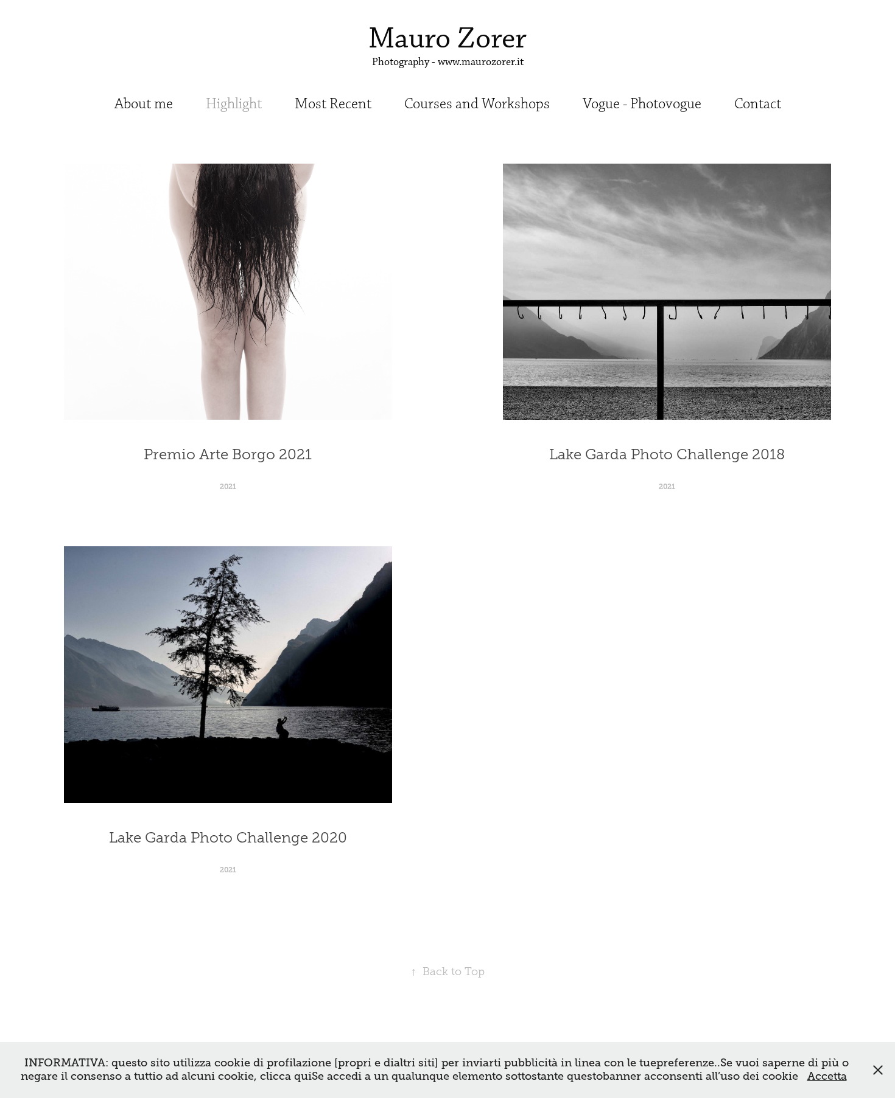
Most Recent (333, 104)
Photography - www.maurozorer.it (448, 62)
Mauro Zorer (447, 39)
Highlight (234, 104)
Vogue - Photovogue (642, 104)
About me (143, 104)
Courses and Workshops (477, 104)
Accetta (827, 1076)
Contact (757, 104)
